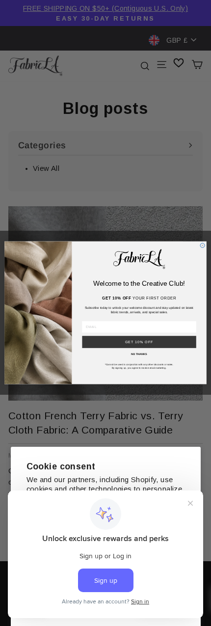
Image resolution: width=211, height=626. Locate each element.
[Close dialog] (202, 246)
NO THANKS (139, 354)
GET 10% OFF (139, 342)
